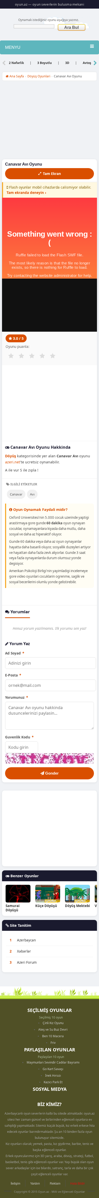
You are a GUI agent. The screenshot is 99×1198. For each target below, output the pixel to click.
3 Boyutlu (44, 63)
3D (67, 63)
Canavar (16, 494)
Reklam (55, 1183)
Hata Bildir (77, 1183)
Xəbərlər (24, 951)
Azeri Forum (27, 962)
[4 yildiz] (42, 356)
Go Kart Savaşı (53, 1069)
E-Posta (13, 675)
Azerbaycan (26, 940)
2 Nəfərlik (16, 63)
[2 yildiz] (21, 356)
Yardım (35, 1183)
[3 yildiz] (32, 356)
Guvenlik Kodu (19, 737)
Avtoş (87, 63)
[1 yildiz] (11, 356)
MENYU (12, 47)
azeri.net (12, 462)
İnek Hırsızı (53, 1075)
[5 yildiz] (52, 356)
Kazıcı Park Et (53, 1082)
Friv (53, 1043)
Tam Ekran (52, 173)
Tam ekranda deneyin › (26, 192)
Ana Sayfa (16, 76)
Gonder (51, 773)
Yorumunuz (16, 697)
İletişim (15, 1183)
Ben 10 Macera (53, 1036)
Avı (32, 494)
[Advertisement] (49, 121)
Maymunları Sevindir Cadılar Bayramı (53, 1062)
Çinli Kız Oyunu (53, 1023)
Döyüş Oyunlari (38, 76)
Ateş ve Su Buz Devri (53, 1029)
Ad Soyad (14, 653)
